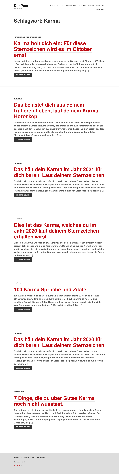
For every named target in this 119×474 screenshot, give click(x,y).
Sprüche (91, 6)
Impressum (18, 458)
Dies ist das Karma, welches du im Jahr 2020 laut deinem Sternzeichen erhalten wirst (56, 230)
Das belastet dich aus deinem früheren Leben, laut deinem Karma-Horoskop (57, 110)
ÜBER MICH (100, 9)
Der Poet (21, 5)
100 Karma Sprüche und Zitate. (51, 289)
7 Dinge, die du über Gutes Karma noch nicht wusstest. (54, 400)
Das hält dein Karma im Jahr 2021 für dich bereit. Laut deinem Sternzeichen (59, 172)
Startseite (54, 6)
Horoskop (82, 6)
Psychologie (71, 6)
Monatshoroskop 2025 (32, 37)
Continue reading (23, 75)
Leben (62, 6)
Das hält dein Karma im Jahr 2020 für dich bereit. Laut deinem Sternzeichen (59, 342)
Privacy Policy (28, 458)
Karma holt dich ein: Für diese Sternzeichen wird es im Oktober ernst (53, 48)
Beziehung (100, 6)
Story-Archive (40, 458)
